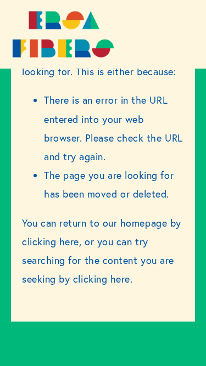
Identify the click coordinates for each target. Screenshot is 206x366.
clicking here (50, 241)
